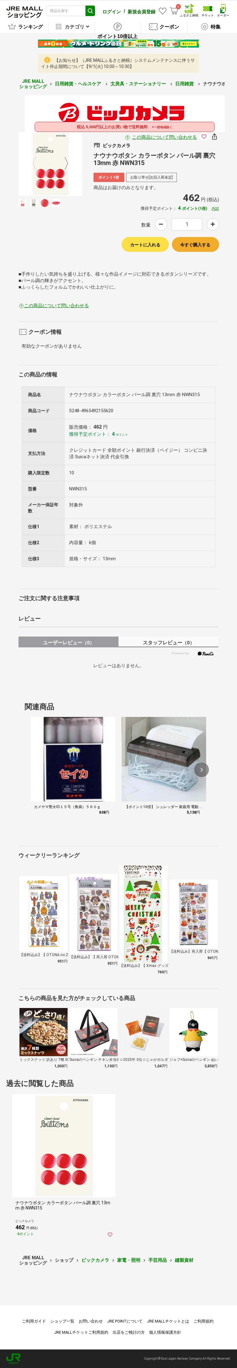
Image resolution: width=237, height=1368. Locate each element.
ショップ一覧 (62, 1321)
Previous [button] (38, 163)
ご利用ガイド (34, 1321)
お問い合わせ (91, 1321)
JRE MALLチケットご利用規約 (81, 1332)
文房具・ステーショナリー (138, 84)
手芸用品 (157, 1260)
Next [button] (62, 163)
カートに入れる (145, 244)
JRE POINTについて (125, 1321)
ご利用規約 (203, 1321)
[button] (201, 769)
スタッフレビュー (168, 643)
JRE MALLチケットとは (168, 1321)
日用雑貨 (185, 84)
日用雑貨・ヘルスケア (78, 84)
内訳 (215, 208)
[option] (50, 164)
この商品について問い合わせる (164, 137)
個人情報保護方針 (165, 1332)
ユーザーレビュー (68, 643)
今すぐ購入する (195, 244)
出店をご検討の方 (129, 1332)
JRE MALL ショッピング (33, 83)
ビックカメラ (95, 1260)
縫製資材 (184, 1260)
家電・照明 (128, 1260)
